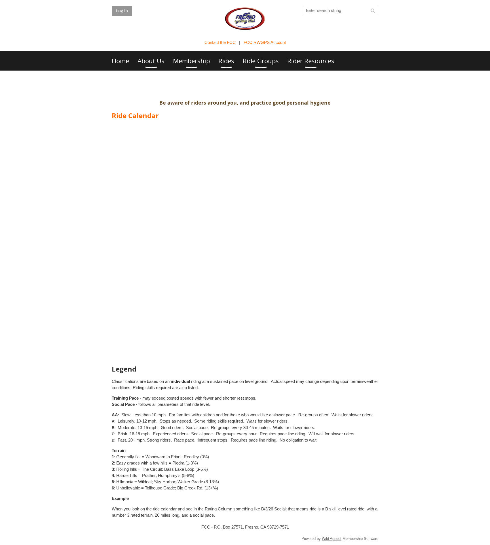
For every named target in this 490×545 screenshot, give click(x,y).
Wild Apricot (331, 538)
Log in (122, 10)
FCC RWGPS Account (265, 42)
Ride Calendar (135, 115)
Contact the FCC (220, 42)
